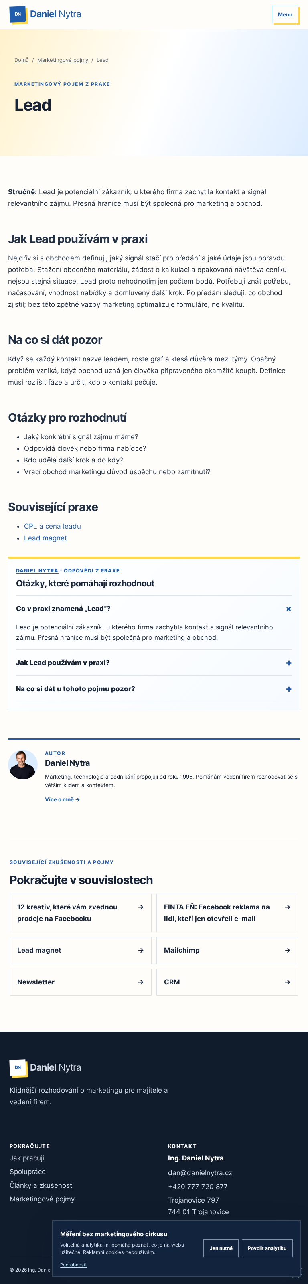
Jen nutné (221, 1248)
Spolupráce (28, 1172)
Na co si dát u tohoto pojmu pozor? (154, 688)
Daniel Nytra (37, 571)
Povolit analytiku (267, 1248)
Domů (21, 60)
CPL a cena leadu (52, 526)
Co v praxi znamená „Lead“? (154, 608)
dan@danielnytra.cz (200, 1173)
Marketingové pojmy (62, 60)
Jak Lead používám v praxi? (154, 662)
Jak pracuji (27, 1158)
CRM (227, 982)
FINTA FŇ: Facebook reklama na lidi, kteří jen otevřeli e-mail (227, 913)
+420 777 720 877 (198, 1187)
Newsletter (80, 982)
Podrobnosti (73, 1265)
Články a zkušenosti (42, 1185)
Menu (285, 14)
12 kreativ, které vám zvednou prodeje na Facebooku (80, 913)
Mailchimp (227, 950)
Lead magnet (45, 538)
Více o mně (62, 799)
